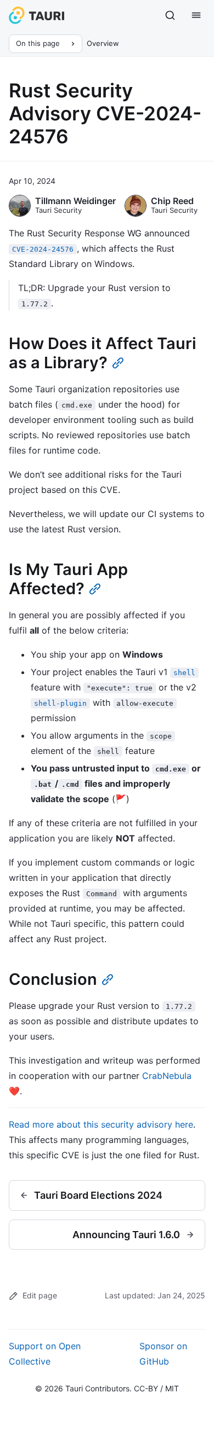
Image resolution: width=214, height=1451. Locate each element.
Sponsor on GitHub (163, 1353)
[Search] (170, 15)
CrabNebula (167, 1075)
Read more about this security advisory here (101, 1124)
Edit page (39, 1295)
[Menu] (196, 15)
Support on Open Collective (45, 1353)
